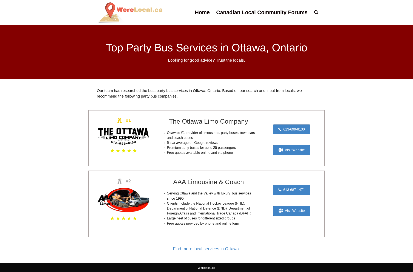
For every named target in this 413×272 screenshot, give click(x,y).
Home (202, 12)
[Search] (313, 12)
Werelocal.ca (206, 267)
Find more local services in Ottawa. (206, 248)
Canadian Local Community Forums (262, 12)
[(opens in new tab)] (123, 136)
